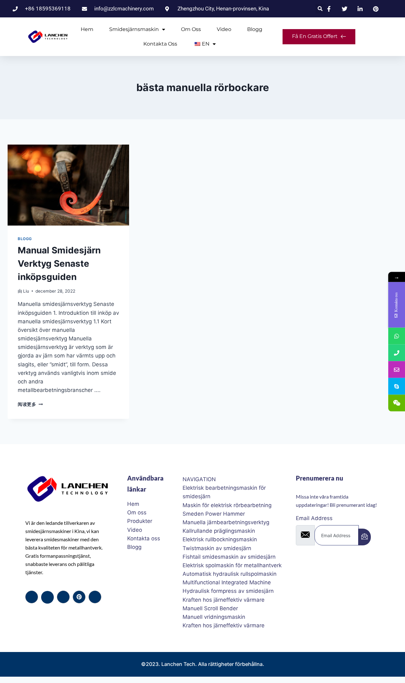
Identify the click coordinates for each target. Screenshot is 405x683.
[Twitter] (47, 597)
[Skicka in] (364, 537)
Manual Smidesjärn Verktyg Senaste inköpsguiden (59, 263)
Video (224, 29)
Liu (26, 291)
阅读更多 (30, 404)
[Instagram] (95, 597)
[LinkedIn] (63, 597)
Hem (87, 29)
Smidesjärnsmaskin (134, 29)
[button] (320, 9)
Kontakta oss (160, 44)
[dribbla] (79, 597)
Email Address (314, 518)
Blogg (254, 29)
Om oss (191, 29)
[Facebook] (31, 597)
